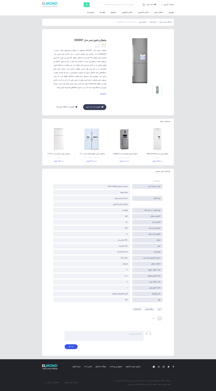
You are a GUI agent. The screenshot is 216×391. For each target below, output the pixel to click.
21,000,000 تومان (124, 161)
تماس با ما (88, 366)
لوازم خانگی (137, 309)
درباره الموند (76, 366)
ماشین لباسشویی (143, 12)
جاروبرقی (113, 12)
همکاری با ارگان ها (52, 382)
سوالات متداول (100, 366)
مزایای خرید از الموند (133, 366)
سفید (157, 157)
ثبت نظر (71, 346)
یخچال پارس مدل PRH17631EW (157, 154)
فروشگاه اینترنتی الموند (152, 380)
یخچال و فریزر (158, 12)
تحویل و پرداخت (116, 366)
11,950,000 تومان (157, 161)
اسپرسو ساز (90, 12)
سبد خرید (149, 4)
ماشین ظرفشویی (127, 12)
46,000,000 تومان (91, 161)
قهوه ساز (102, 12)
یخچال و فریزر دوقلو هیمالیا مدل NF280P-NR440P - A (90, 154)
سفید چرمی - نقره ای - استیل (91, 157)
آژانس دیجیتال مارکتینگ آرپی (141, 384)
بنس (159, 309)
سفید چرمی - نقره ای (124, 157)
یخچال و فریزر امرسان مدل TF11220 (58, 154)
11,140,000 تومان (58, 161)
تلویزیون (171, 12)
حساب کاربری (168, 4)
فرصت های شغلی (71, 382)
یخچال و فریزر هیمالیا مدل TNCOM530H (123, 154)
